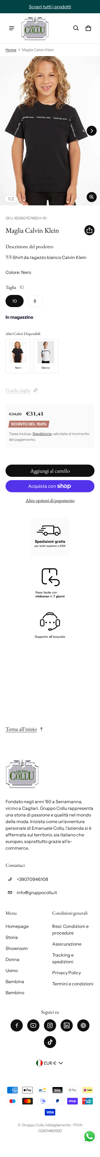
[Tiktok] (50, 1042)
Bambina (15, 981)
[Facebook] (17, 1025)
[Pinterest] (83, 1025)
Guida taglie (18, 390)
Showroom (17, 948)
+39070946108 (32, 879)
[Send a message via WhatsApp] (89, 1136)
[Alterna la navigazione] (12, 28)
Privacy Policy (66, 972)
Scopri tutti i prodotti (50, 6)
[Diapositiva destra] (92, 131)
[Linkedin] (67, 1025)
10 (14, 301)
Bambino (15, 992)
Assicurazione (66, 944)
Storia (12, 937)
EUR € (50, 1063)
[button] (76, 28)
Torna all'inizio (21, 729)
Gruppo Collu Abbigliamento (46, 1125)
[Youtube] (33, 1025)
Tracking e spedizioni (63, 958)
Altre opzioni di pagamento (50, 500)
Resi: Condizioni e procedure (70, 929)
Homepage (17, 926)
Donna (12, 959)
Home (11, 50)
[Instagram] (50, 1025)
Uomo (12, 970)
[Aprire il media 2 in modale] (50, 130)
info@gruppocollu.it (37, 892)
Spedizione (42, 433)
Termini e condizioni (72, 983)
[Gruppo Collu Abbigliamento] (35, 28)
